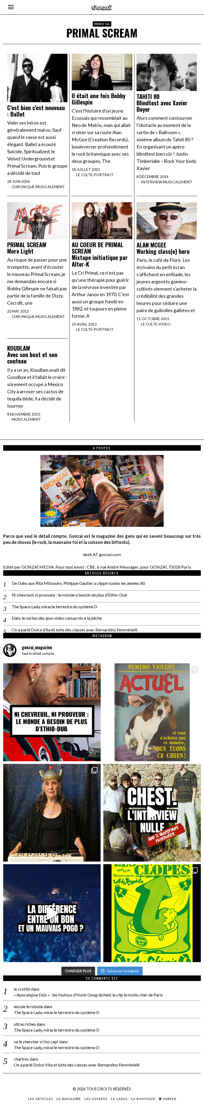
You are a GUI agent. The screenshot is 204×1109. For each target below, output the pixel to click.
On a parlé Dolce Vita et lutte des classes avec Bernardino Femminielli (74, 629)
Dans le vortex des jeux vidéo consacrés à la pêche (57, 617)
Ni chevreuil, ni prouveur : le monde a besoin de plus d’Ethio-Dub (69, 594)
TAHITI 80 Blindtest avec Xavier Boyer (162, 103)
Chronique (23, 186)
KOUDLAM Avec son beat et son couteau (32, 354)
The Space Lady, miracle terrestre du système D (54, 606)
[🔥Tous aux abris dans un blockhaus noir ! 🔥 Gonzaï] (152, 913)
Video (165, 324)
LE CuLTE (84, 174)
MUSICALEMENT (50, 186)
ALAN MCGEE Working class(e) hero (163, 248)
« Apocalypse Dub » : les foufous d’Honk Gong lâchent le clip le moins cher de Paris (88, 994)
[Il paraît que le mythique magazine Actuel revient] (152, 712)
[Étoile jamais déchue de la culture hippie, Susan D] (52, 813)
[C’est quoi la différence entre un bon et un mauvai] (52, 913)
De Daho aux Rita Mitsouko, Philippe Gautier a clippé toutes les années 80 (78, 583)
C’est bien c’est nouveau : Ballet (36, 110)
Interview (151, 182)
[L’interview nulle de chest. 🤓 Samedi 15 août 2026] (152, 813)
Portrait (103, 174)
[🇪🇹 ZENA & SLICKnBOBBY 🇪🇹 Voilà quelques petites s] (52, 712)
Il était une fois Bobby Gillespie (98, 98)
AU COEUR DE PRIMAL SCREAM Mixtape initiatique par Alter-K (100, 254)
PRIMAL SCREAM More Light (26, 247)
